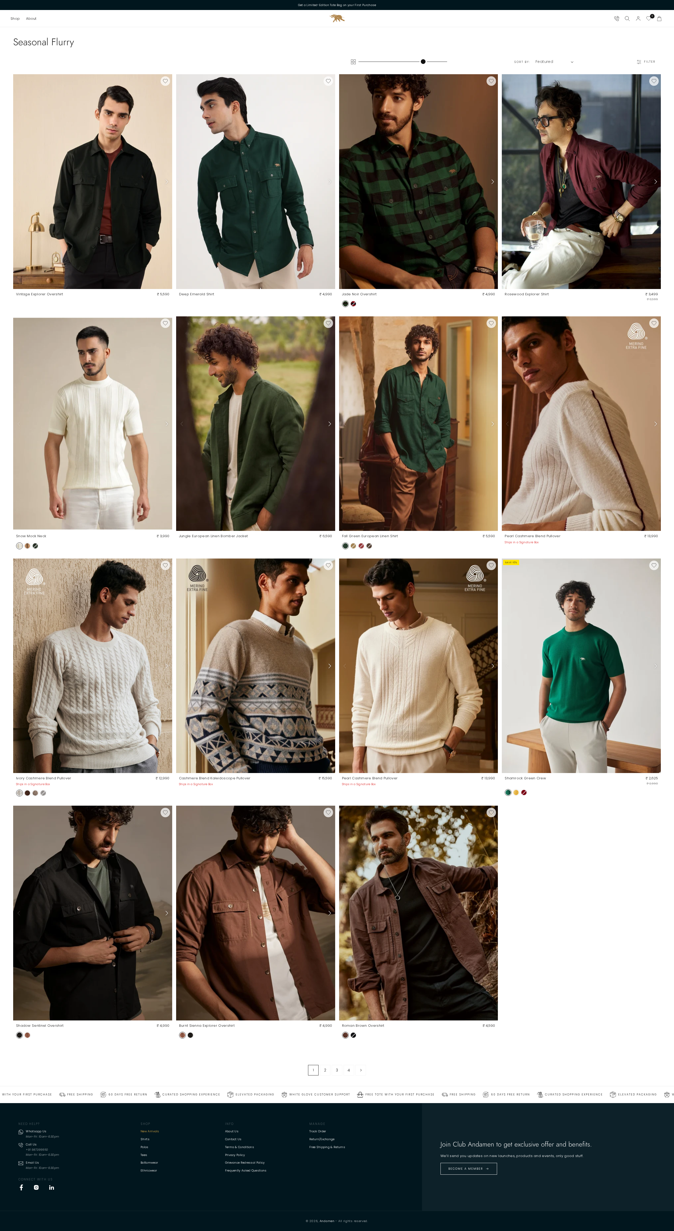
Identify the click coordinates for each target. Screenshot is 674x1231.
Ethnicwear (149, 1170)
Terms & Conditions (239, 1147)
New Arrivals (150, 1131)
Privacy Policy (235, 1155)
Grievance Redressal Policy (245, 1162)
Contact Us (233, 1139)
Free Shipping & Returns (327, 1147)
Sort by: (522, 62)
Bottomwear (149, 1162)
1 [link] (313, 1070)
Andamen (327, 1221)
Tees (144, 1155)
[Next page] (360, 1070)
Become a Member (465, 1169)
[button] (15, 18)
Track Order (317, 1131)
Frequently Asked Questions (246, 1170)
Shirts (145, 1139)
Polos (144, 1147)
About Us (232, 1131)
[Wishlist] (648, 18)
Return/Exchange (322, 1139)
